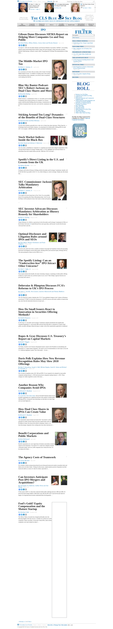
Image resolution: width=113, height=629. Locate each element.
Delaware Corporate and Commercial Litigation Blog (85, 98)
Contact (44, 1)
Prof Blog (87, 112)
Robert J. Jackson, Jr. (26, 67)
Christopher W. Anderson (27, 485)
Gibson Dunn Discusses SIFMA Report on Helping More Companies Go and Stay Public (43, 37)
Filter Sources (75, 37)
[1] (30, 224)
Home (34, 1)
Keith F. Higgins (24, 342)
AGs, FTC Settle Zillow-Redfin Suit (82, 54)
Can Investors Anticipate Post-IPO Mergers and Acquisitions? (33, 479)
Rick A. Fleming (24, 217)
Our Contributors (22, 25)
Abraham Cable (24, 512)
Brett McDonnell (25, 439)
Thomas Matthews (59, 291)
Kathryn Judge (89, 20)
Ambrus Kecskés (24, 165)
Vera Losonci (34, 291)
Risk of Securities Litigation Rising (81, 73)
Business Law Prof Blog (81, 94)
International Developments (81, 25)
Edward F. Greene (89, 18)
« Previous (21, 621)
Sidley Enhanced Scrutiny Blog (83, 109)
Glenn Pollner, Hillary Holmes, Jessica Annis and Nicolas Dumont (39, 43)
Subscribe (49, 1)
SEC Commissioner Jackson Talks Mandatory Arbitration (35, 184)
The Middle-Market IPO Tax (33, 62)
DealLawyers (79, 96)
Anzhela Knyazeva (25, 318)
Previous (18, 7)
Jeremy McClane (25, 460)
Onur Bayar (23, 242)
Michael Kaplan (45, 367)
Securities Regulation (61, 25)
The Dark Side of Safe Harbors (87, 5)
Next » (30, 621)
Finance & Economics (42, 25)
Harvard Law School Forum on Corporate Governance (83, 103)
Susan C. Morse (87, 7)
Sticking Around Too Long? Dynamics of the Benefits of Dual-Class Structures (41, 116)
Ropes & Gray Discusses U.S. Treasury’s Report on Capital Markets (42, 337)
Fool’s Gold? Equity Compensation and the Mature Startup (31, 506)
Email (55, 1)
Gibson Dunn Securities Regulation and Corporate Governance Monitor (85, 101)
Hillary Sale (58, 7)
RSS (53, 1)
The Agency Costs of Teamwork (37, 457)
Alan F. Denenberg (25, 367)
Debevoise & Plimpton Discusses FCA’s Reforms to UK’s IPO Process (41, 287)
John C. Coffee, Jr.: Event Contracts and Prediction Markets (34, 6)
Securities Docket (80, 108)
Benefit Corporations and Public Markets (33, 435)
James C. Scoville (25, 291)
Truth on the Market (80, 111)
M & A (51, 24)
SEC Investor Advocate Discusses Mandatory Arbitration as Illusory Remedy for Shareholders (38, 211)
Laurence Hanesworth (45, 291)
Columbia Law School (25, 1)
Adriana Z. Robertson (36, 143)
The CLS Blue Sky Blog (56, 18)
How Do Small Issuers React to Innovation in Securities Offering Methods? (37, 312)
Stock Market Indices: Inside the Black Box (31, 138)
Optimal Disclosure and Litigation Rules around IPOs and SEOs (32, 236)
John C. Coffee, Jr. (36, 9)
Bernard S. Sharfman (26, 391)
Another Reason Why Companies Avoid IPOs (32, 386)
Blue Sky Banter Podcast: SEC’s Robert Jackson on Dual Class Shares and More (35, 88)
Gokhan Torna (39, 485)
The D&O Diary (80, 110)
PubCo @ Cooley (80, 106)
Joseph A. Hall (36, 367)
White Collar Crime (80, 112)
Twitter (57, 1)
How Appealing (79, 105)
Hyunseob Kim (24, 120)
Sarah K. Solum (54, 367)
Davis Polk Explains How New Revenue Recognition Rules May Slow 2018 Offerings (41, 361)
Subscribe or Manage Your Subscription (57, 625)
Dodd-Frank (71, 24)
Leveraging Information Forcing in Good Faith (62, 5)
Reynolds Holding (23, 19)
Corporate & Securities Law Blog (84, 95)
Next (95, 7)
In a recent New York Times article (26, 395)
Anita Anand (23, 143)
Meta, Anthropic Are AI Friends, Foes (82, 48)
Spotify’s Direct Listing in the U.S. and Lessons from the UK (41, 161)
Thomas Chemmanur (33, 242)
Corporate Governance (32, 25)
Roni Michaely (35, 120)
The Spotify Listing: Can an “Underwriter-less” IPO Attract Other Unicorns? (37, 263)
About (39, 1)
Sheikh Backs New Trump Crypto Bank (83, 43)
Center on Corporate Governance (81, 119)
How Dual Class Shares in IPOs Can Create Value (33, 410)
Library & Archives (91, 25)
